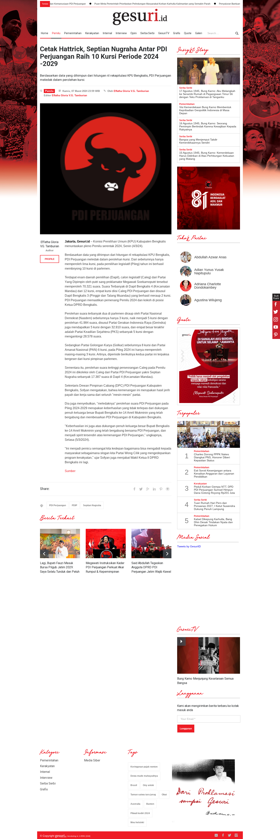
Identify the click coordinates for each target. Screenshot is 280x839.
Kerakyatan (92, 33)
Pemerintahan (73, 33)
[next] (44, 553)
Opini (133, 33)
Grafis (176, 33)
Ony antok (148, 785)
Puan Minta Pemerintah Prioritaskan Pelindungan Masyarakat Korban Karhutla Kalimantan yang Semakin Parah (116, 3)
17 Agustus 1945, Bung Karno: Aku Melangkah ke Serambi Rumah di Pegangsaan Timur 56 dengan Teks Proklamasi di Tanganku (207, 94)
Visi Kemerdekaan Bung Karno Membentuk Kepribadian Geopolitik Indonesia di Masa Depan (205, 110)
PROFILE (49, 259)
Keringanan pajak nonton (144, 766)
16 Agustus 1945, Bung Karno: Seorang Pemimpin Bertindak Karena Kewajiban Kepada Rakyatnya (207, 126)
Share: (45, 489)
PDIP (74, 505)
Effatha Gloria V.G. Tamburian (131, 91)
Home (44, 33)
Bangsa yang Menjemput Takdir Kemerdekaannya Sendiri (198, 141)
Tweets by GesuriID (189, 546)
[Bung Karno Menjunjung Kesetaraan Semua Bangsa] (208, 655)
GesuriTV (163, 33)
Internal (107, 33)
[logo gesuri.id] (140, 17)
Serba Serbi (147, 33)
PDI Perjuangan (57, 505)
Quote (187, 33)
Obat (164, 794)
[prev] (167, 553)
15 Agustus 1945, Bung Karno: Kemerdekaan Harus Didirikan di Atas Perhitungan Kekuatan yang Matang (206, 155)
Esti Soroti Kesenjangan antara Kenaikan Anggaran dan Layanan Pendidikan (214, 473)
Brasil (133, 785)
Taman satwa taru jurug (143, 794)
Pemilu (56, 33)
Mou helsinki (137, 822)
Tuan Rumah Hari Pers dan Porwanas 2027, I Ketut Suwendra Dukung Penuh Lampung (214, 506)
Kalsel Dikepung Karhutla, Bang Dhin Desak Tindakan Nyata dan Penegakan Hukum (213, 522)
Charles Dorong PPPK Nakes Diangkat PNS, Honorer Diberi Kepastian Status (212, 457)
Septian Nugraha (92, 505)
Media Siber (92, 760)
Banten (150, 804)
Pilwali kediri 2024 (140, 813)
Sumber (70, 471)
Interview (121, 33)
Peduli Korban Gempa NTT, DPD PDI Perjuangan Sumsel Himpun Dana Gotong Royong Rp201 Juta (214, 489)
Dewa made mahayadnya (144, 776)
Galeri (198, 33)
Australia (135, 804)
